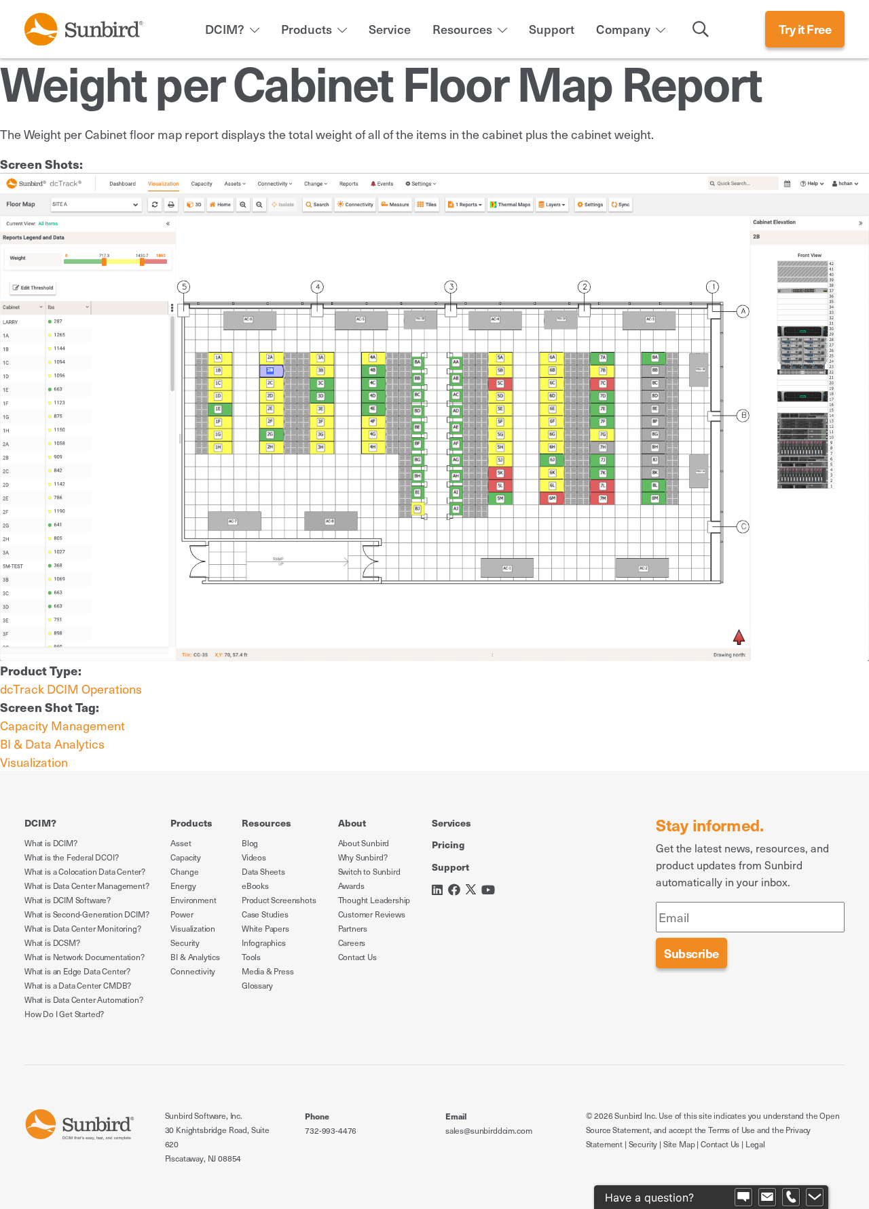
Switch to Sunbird (369, 871)
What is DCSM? (52, 942)
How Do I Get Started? (64, 1013)
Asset (180, 842)
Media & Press (268, 971)
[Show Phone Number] (791, 1197)
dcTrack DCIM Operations (71, 688)
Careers (352, 942)
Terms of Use (731, 1129)
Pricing (448, 844)
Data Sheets (263, 871)
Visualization (34, 761)
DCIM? (224, 28)
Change (184, 871)
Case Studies (265, 914)
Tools (251, 956)
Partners (353, 928)
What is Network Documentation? (84, 956)
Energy (183, 885)
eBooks (255, 885)
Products (306, 28)
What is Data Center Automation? (83, 999)
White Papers (265, 928)
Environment (193, 899)
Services (451, 822)
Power (181, 914)
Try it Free (805, 28)
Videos (254, 857)
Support (551, 28)
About (352, 822)
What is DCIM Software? (67, 899)
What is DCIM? (50, 842)
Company (623, 28)
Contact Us (357, 956)
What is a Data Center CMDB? (77, 985)
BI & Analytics (194, 956)
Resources (462, 28)
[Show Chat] (743, 1197)
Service (390, 28)
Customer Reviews (371, 914)
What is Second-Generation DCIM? (86, 914)
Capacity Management (62, 725)
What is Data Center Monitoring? (82, 928)
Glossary (257, 985)
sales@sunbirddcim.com (488, 1130)
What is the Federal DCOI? (71, 857)
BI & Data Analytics (52, 743)
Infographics (264, 942)
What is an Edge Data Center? (77, 971)
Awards (351, 885)
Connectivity (192, 971)
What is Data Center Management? (86, 885)
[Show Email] (767, 1197)
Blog (250, 842)
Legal (755, 1143)
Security (185, 942)
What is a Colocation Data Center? (84, 871)
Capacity (185, 857)
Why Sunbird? (363, 857)
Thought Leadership (374, 899)
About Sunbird (364, 842)
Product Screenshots (279, 899)
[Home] (83, 26)
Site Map (679, 1143)
